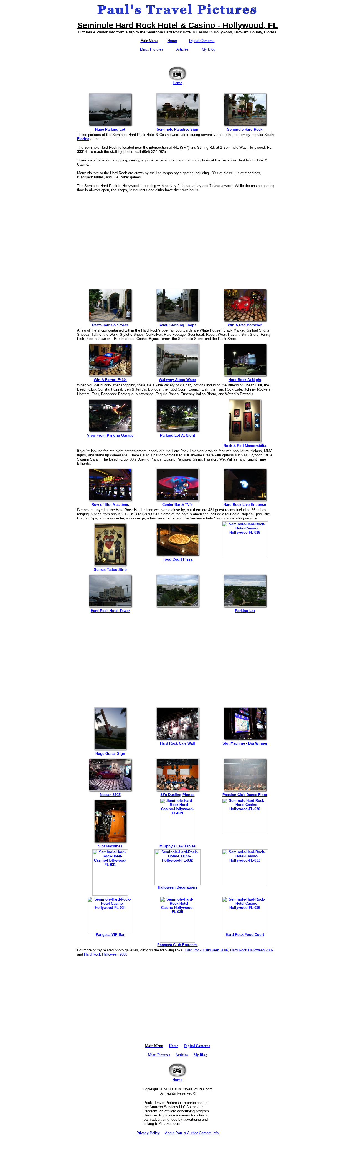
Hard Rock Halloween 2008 (105, 954)
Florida (83, 139)
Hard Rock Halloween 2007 (251, 950)
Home (172, 41)
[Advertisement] (177, 237)
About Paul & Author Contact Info (192, 1133)
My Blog (208, 49)
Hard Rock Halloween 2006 (206, 950)
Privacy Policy (148, 1133)
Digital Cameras (202, 41)
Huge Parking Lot (110, 129)
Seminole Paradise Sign (177, 129)
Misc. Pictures (151, 49)
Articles (182, 49)
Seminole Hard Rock (244, 129)
